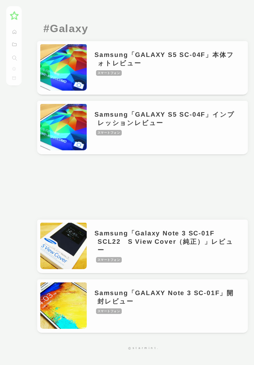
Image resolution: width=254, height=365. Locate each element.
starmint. (146, 348)
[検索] (14, 58)
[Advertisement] (142, 187)
